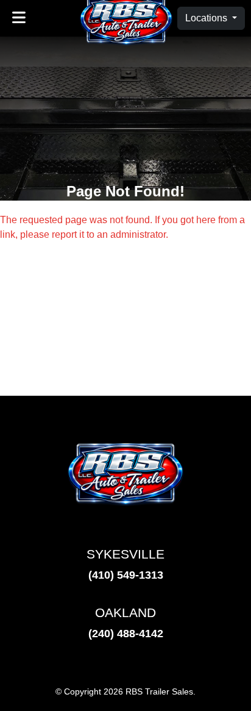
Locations (207, 18)
